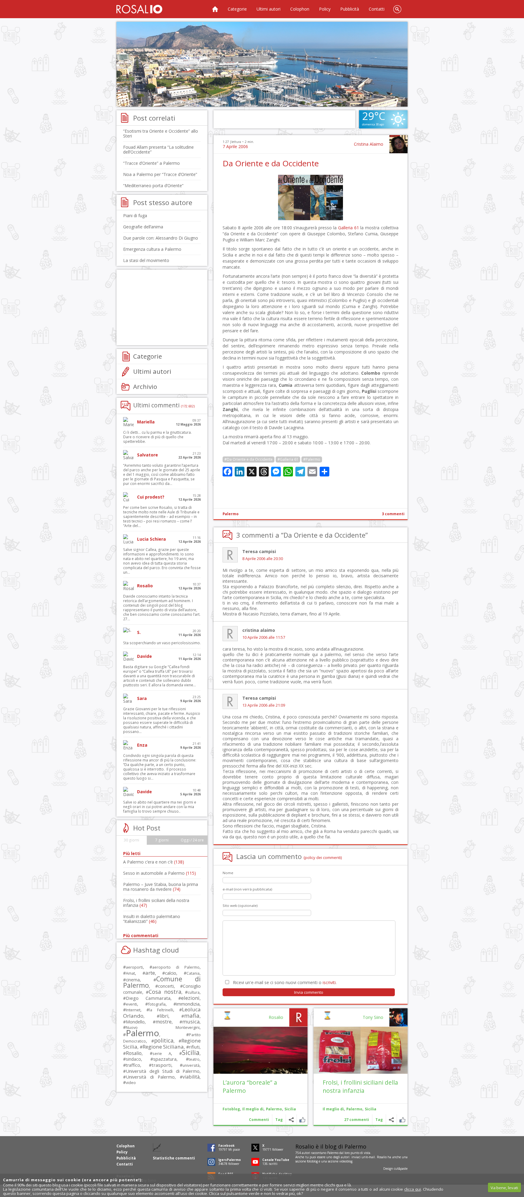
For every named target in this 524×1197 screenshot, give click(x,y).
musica (191, 1021)
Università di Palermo (150, 1077)
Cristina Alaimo (368, 144)
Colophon (299, 9)
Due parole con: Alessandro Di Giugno (160, 238)
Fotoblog (231, 1109)
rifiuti (194, 1047)
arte (150, 972)
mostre (164, 1021)
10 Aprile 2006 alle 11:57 (263, 637)
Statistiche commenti (174, 1158)
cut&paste (401, 1168)
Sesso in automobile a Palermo (159, 873)
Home (215, 9)
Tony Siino (373, 1017)
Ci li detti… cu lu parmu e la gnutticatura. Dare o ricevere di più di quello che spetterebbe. (157, 437)
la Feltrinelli (161, 1010)
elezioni (190, 997)
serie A (162, 1053)
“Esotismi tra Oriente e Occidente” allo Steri (160, 133)
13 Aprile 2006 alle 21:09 (263, 705)
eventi (131, 1004)
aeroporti (134, 967)
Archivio (145, 386)
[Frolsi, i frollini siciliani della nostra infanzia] (361, 1050)
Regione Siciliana (163, 1046)
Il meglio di (333, 1109)
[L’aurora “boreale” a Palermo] (260, 1050)
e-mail (370, 1157)
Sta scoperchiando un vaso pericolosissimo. (162, 642)
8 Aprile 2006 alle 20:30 (262, 558)
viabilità (191, 1077)
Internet (133, 1010)
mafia (192, 1015)
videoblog (345, 1161)
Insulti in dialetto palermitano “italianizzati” (151, 918)
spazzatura (164, 1059)
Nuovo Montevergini (163, 1027)
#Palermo (311, 459)
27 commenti (356, 1119)
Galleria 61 (348, 227)
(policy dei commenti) (323, 857)
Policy (325, 9)
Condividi (391, 1119)
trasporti (161, 1065)
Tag (379, 1119)
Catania (193, 973)
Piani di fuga (135, 215)
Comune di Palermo (162, 982)
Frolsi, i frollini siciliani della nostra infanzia (360, 1086)
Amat (130, 973)
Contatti (377, 9)
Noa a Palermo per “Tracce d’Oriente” (160, 174)
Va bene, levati (504, 1187)
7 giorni (162, 840)
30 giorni (131, 840)
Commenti (259, 1119)
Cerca (397, 9)
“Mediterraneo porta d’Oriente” (153, 185)
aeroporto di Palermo (176, 967)
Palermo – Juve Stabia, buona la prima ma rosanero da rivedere (160, 886)
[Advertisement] (262, 64)
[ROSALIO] (139, 9)
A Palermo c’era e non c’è (153, 862)
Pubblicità (349, 9)
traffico (133, 1065)
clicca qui (412, 1189)
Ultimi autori (268, 9)
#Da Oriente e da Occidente (248, 459)
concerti (166, 986)
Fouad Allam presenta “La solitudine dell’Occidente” (158, 149)
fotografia (157, 1004)
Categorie (237, 9)
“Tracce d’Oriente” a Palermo (151, 163)
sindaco (133, 1059)
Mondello (135, 1022)
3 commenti (393, 513)
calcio (170, 973)
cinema (133, 980)
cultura (194, 992)
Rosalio (276, 1017)
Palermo (231, 513)
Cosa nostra (165, 991)
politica (163, 1040)
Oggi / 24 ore (192, 840)
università (191, 1065)
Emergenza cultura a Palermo (152, 249)
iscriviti (329, 982)
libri (164, 1016)
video (131, 1082)
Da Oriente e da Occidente (271, 163)
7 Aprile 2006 (235, 146)
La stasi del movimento (146, 260)
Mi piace (402, 1119)
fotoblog (312, 1161)
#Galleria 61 (287, 459)
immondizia (188, 1004)
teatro (194, 1059)
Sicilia (370, 1109)
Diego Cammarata (148, 998)
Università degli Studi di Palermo (163, 1071)
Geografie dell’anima (143, 227)
